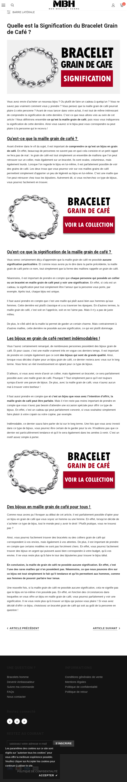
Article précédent (24, 628)
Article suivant (105, 628)
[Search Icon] (12, 5)
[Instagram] (17, 721)
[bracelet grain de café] (63, 216)
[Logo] (63, 5)
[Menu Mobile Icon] (3, 5)
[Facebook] (10, 721)
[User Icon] (113, 5)
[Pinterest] (24, 721)
